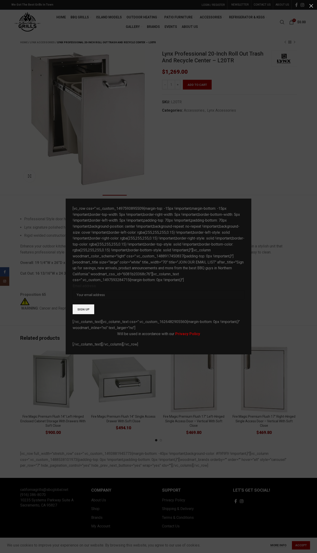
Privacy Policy (187, 334)
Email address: (85, 286)
